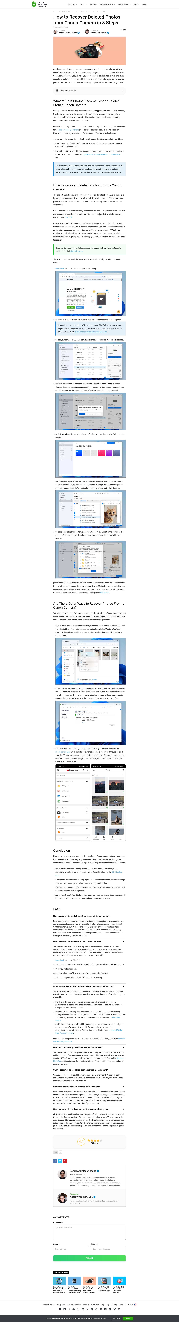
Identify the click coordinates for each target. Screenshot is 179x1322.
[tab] (89, 916)
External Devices (107, 4)
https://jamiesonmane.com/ (77, 1174)
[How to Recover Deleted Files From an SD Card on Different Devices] (59, 1281)
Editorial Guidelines (74, 1305)
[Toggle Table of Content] (87, 91)
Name (56, 1244)
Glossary (114, 1305)
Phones (93, 4)
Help (135, 4)
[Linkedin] (108, 33)
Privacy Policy (61, 1305)
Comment (58, 1223)
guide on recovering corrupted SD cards (91, 332)
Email (96, 1244)
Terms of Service (48, 1305)
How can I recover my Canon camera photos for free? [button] (77, 1047)
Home (55, 12)
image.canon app (62, 752)
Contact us (95, 1305)
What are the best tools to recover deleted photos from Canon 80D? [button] (84, 986)
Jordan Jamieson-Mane (68, 33)
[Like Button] (55, 1152)
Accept (128, 1318)
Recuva (120, 1058)
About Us (86, 1305)
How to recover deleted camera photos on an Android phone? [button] (81, 1109)
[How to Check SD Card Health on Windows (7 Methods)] (119, 1281)
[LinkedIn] (78, 33)
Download (59, 268)
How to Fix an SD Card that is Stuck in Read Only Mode (104, 1289)
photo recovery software (69, 130)
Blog (107, 1305)
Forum (144, 4)
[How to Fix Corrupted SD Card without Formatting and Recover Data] (74, 1281)
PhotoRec (57, 1061)
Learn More (116, 1318)
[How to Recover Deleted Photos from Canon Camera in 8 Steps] (89, 1281)
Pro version (104, 593)
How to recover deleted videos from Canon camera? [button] (77, 941)
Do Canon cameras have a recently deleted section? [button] (77, 1086)
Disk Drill (68, 217)
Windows (71, 4)
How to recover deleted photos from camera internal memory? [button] (82, 916)
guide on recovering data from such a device (101, 154)
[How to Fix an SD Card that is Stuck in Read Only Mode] (104, 1281)
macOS (82, 4)
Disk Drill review (76, 251)
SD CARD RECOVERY (64, 12)
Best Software (123, 4)
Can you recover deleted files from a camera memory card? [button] (80, 1070)
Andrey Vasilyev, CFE (98, 33)
